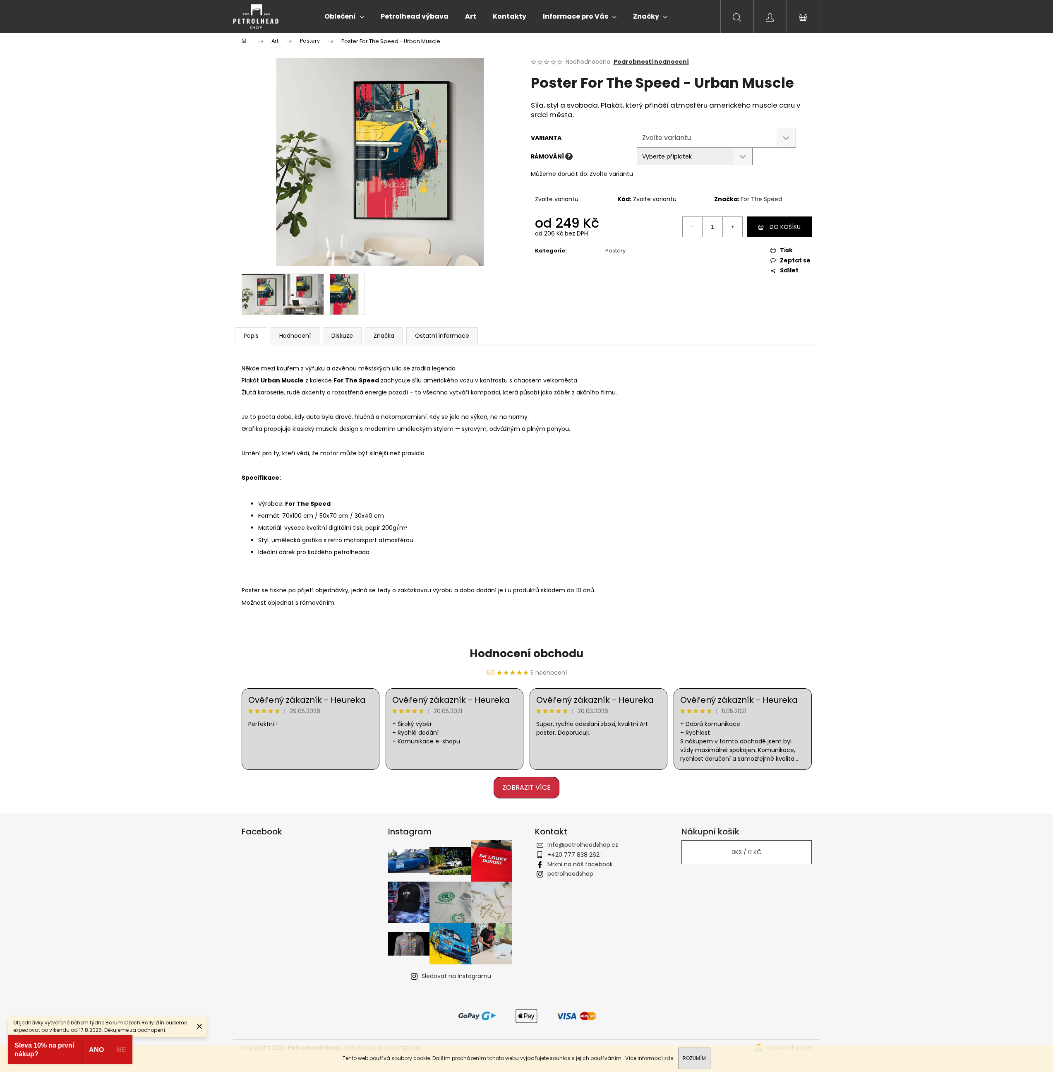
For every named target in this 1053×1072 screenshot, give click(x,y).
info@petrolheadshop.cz (582, 845)
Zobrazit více (526, 787)
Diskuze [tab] (342, 336)
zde (668, 1058)
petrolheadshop (570, 874)
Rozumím (694, 1058)
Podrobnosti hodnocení (651, 62)
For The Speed (761, 199)
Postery (615, 251)
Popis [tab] (251, 336)
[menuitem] (344, 16)
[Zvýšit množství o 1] (732, 227)
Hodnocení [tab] (295, 336)
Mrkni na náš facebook (580, 864)
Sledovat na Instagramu (456, 976)
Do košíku (785, 227)
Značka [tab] (384, 336)
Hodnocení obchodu (526, 653)
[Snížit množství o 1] (693, 227)
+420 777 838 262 (573, 855)
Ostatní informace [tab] (442, 336)
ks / (746, 852)
